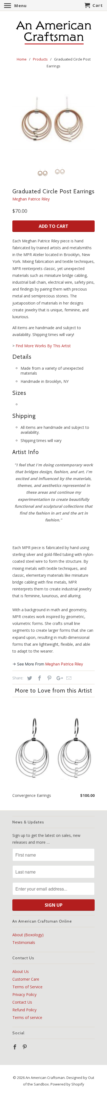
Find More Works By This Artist (43, 345)
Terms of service (27, 1017)
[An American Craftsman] (53, 32)
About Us (20, 971)
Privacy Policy (24, 994)
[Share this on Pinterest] (48, 678)
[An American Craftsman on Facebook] (15, 1047)
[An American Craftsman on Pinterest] (25, 1047)
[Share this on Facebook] (38, 678)
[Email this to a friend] (68, 678)
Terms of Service (27, 986)
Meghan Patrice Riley (31, 199)
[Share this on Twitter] (28, 678)
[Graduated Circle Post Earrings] (53, 121)
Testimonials (23, 942)
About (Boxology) (28, 934)
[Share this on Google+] (58, 678)
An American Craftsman (45, 1077)
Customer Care (25, 979)
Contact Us (22, 1002)
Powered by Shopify (67, 1084)
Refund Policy (24, 1009)
